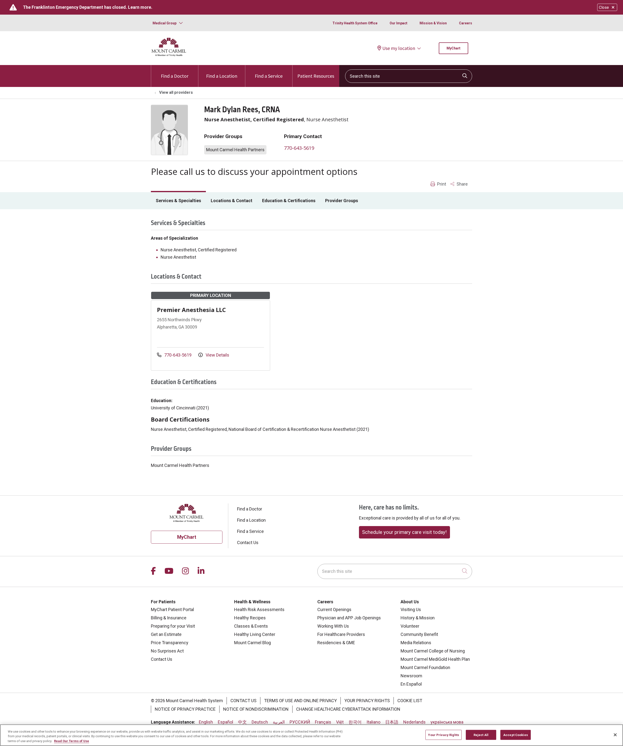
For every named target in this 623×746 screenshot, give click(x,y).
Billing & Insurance (168, 617)
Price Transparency (169, 642)
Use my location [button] (398, 48)
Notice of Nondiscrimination (256, 709)
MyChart (453, 48)
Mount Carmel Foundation (425, 667)
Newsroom (411, 675)
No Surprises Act (167, 650)
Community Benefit (419, 634)
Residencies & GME (336, 642)
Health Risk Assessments (259, 609)
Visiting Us (411, 609)
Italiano (373, 722)
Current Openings (334, 609)
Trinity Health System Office (354, 23)
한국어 (355, 722)
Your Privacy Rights (367, 700)
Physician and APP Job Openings (349, 617)
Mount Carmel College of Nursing (433, 650)
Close (604, 7)
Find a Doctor (174, 76)
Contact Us (247, 542)
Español (225, 722)
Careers (465, 23)
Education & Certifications (288, 200)
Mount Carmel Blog (252, 642)
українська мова (447, 722)
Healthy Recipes (250, 617)
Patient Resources (315, 76)
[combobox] (408, 76)
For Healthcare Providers (341, 634)
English (206, 722)
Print (441, 184)
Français (323, 722)
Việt (340, 722)
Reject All (481, 735)
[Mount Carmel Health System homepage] (169, 55)
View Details (217, 355)
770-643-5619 (299, 148)
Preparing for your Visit (173, 626)
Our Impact (398, 23)
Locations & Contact (231, 200)
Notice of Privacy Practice (185, 709)
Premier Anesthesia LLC (191, 310)
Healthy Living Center (254, 634)
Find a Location (221, 76)
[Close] (615, 734)
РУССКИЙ (300, 722)
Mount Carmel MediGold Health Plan (435, 659)
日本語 (391, 722)
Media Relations (416, 642)
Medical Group (164, 23)
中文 (242, 722)
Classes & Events (251, 626)
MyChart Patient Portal (172, 609)
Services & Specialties (178, 200)
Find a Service (269, 76)
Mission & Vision (433, 23)
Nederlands (414, 722)
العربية (279, 722)
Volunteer (410, 626)
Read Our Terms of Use (71, 741)
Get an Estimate (166, 634)
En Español (411, 684)
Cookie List (409, 700)
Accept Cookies (515, 735)
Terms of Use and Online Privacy (300, 700)
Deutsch (260, 722)
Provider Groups (341, 200)
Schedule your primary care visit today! (404, 532)
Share (462, 184)
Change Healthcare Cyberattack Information (348, 709)
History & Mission (418, 617)
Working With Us (333, 626)
